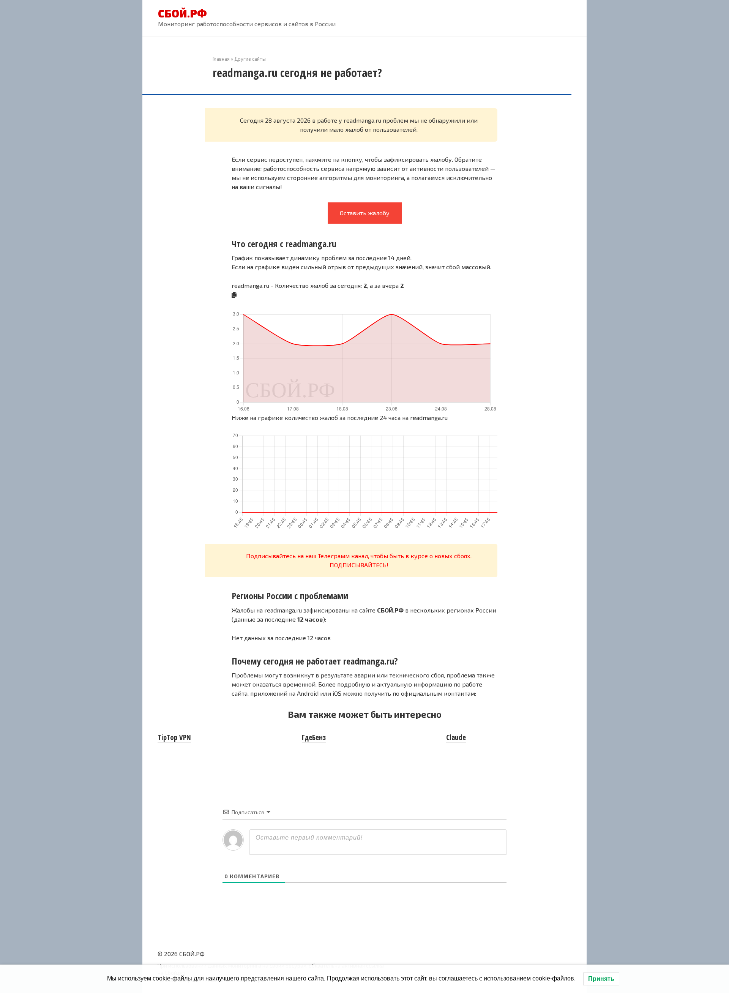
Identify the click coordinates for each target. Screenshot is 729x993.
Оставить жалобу (365, 212)
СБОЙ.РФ (182, 13)
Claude (456, 737)
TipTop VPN (174, 737)
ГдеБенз (314, 737)
